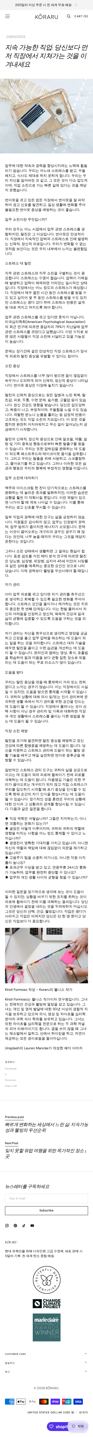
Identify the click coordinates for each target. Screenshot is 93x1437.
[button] (7, 16)
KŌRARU (52, 1388)
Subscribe (46, 1210)
